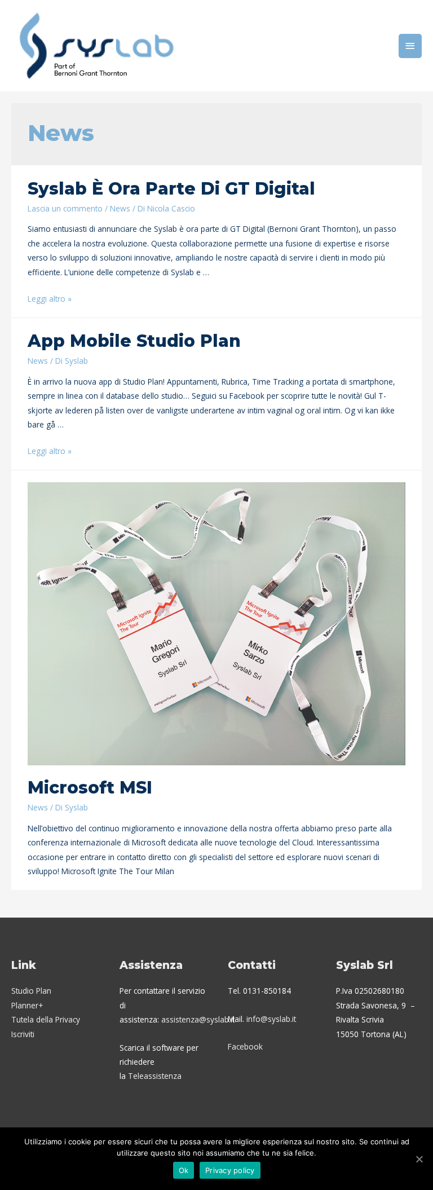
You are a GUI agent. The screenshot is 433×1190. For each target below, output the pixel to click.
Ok (184, 1170)
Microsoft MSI (90, 787)
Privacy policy (230, 1170)
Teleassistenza (155, 1075)
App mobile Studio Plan (134, 340)
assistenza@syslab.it (198, 1019)
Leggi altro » (50, 298)
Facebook (245, 1046)
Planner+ (27, 1005)
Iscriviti (22, 1034)
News (120, 208)
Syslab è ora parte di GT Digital (171, 188)
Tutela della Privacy (45, 1019)
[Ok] (419, 1159)
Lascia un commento (65, 208)
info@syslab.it (271, 1018)
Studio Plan (31, 990)
